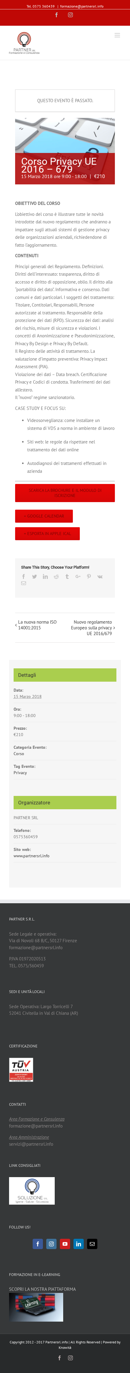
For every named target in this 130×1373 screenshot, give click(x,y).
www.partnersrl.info (32, 856)
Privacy (20, 772)
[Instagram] (51, 1244)
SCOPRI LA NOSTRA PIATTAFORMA (42, 1289)
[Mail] (92, 1244)
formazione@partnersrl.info (81, 6)
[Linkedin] (78, 1244)
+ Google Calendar (44, 516)
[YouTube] (65, 1244)
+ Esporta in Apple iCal (47, 533)
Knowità (65, 1347)
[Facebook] (38, 1244)
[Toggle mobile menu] (118, 35)
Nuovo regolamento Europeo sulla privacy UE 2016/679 (91, 627)
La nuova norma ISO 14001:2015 (37, 625)
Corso (19, 753)
